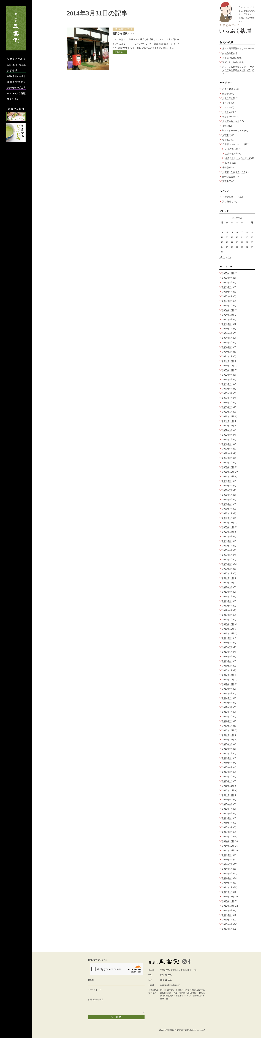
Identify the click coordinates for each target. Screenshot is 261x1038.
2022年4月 (227, 453)
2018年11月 (228, 629)
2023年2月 (227, 407)
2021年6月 (227, 495)
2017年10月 (228, 684)
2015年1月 (227, 836)
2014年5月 (227, 873)
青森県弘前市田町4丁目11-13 (183, 970)
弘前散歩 (226, 140)
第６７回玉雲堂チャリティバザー (238, 48)
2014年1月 (227, 892)
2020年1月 (227, 573)
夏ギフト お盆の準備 (233, 62)
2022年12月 (228, 416)
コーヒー (226, 107)
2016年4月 (227, 767)
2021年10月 (228, 476)
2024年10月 (228, 315)
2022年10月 (228, 425)
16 (252, 237)
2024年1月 (227, 356)
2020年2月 (227, 569)
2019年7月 (227, 596)
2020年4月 (227, 559)
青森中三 (226, 181)
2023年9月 (227, 375)
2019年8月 (227, 592)
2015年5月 (227, 818)
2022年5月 (227, 449)
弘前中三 (226, 135)
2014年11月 (228, 846)
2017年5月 (227, 707)
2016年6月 (227, 758)
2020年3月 (227, 564)
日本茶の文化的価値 (231, 57)
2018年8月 (227, 642)
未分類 (225, 167)
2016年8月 (227, 749)
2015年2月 (227, 832)
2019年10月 (228, 582)
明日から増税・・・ (124, 33)
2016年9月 (227, 744)
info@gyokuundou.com (170, 985)
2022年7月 (227, 439)
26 (232, 247)
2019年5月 (227, 606)
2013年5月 (227, 929)
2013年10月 (228, 906)
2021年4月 (227, 504)
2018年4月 (227, 661)
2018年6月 (227, 652)
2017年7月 (227, 698)
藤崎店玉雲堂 (228, 176)
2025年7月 (227, 287)
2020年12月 (228, 522)
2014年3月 (227, 883)
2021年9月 (227, 481)
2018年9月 (227, 638)
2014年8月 (227, 859)
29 (247, 247)
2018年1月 (227, 670)
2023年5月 (227, 393)
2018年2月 (227, 666)
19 (232, 242)
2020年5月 (227, 555)
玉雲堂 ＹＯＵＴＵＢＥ (234, 172)
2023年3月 (227, 402)
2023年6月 (227, 388)
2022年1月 (227, 462)
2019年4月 (227, 610)
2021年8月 (227, 485)
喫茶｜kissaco (229, 116)
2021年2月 (227, 513)
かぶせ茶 (226, 93)
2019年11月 (228, 578)
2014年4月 (227, 878)
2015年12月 (228, 786)
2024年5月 (227, 338)
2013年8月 (227, 915)
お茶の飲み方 (231, 153)
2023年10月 (228, 370)
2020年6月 (227, 550)
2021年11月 (228, 472)
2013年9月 (227, 910)
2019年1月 (227, 619)
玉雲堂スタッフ (229, 197)
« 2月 (222, 257)
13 (237, 237)
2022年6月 (227, 444)
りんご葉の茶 (228, 98)
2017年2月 (227, 721)
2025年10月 (228, 273)
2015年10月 (228, 795)
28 (242, 247)
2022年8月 (227, 435)
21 (242, 242)
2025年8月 (227, 282)
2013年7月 (227, 919)
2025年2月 (227, 301)
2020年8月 (227, 541)
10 (222, 237)
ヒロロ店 (226, 112)
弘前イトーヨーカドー (233, 130)
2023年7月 (227, 384)
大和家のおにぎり (230, 121)
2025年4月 (227, 296)
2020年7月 (227, 545)
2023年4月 (227, 398)
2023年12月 (228, 361)
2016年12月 (228, 730)
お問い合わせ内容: (96, 999)
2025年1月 (227, 305)
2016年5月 (227, 762)
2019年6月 (227, 601)
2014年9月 (227, 855)
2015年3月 (227, 827)
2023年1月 (227, 412)
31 (222, 252)
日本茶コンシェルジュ (233, 144)
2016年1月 (227, 781)
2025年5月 (227, 292)
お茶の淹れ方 (231, 149)
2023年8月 (227, 379)
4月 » (228, 257)
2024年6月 (227, 333)
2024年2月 (227, 352)
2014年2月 (227, 887)
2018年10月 (228, 633)
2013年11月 (228, 901)
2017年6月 (227, 702)
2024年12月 (228, 310)
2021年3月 (227, 509)
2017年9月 (227, 689)
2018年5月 (227, 656)
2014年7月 (227, 864)
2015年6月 (227, 813)
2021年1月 (227, 518)
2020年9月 (227, 536)
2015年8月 (227, 804)
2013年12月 (228, 896)
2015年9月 (227, 799)
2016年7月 (227, 753)
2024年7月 (227, 328)
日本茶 (228, 163)
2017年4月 (227, 712)
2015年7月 (227, 809)
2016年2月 (227, 776)
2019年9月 (227, 587)
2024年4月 (227, 342)
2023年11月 (228, 365)
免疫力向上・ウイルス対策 (238, 158)
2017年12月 (228, 675)
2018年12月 (228, 624)
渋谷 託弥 (226, 201)
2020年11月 (228, 527)
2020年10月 (228, 532)
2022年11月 (228, 421)
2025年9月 (227, 278)
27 (237, 247)
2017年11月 (228, 679)
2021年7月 (227, 490)
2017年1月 (227, 726)
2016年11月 (228, 735)
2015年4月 (227, 823)
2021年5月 (227, 499)
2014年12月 (228, 841)
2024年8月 (227, 324)
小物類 (225, 126)
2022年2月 (227, 458)
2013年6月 (227, 924)
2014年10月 (228, 850)
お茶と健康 (227, 89)
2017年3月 (227, 716)
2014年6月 (227, 869)
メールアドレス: (95, 990)
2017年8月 (227, 693)
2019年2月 (227, 615)
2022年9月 (227, 430)
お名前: (91, 980)
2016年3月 (227, 772)
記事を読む (119, 52)
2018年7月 (227, 647)
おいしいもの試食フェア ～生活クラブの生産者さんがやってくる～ (238, 70)
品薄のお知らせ (229, 53)
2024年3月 (227, 347)
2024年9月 (227, 319)
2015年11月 (228, 790)
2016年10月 (228, 739)
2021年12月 (228, 467)
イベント (226, 103)
